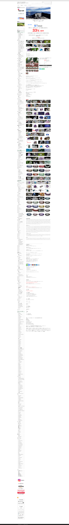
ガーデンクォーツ (29, 227)
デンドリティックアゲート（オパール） (21, 188)
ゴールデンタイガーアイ (20, 243)
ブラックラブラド (20, 286)
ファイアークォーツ (20, 408)
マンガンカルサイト (20, 216)
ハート (19, 128)
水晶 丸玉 (18, 129)
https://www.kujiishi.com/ (29, 322)
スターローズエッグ (20, 304)
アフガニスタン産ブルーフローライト (30, 234)
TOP (18, 5)
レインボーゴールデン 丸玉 (21, 214)
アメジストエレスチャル (19, 151)
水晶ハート (19, 145)
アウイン (30, 219)
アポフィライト (40, 219)
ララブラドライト (42, 231)
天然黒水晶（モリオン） (19, 125)
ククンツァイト (42, 227)
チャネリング (19, 455)
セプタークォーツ (20, 107)
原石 (18, 90)
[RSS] (17, 497)
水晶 (18, 338)
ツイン (19, 456)
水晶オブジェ (18, 142)
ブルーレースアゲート (41, 222)
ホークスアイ (19, 240)
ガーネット (33, 227)
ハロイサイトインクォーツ (21, 56)
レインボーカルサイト (20, 215)
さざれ (19, 435)
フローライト (45, 222)
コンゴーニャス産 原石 (20, 154)
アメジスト (18, 168)
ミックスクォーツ (44, 230)
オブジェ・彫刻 (18, 421)
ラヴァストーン (35, 231)
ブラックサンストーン (20, 354)
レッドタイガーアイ (20, 242)
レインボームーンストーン (21, 275)
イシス (30, 56)
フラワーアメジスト (20, 172)
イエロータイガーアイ (20, 239)
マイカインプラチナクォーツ (37, 230)
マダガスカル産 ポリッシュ (21, 108)
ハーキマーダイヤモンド (28, 53)
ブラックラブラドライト (20, 355)
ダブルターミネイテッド (20, 454)
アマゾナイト (43, 219)
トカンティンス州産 (20, 73)
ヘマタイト (48, 222)
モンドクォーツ (19, 59)
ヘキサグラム (19, 75)
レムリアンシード (20, 57)
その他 (26, 54)
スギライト (29, 221)
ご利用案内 (21, 5)
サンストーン (30, 228)
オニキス (18, 205)
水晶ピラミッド (19, 144)
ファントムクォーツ (19, 78)
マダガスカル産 (19, 92)
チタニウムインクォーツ (20, 55)
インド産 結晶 (19, 153)
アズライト (34, 219)
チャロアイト (48, 228)
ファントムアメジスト (20, 173)
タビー (19, 453)
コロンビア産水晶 (19, 54)
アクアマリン (19, 313)
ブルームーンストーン (20, 274)
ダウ (18, 452)
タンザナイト (48, 221)
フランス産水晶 (18, 60)
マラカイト (41, 230)
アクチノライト (19, 395)
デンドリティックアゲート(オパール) (21, 406)
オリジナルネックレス (20, 291)
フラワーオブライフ (19, 437)
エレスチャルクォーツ (19, 94)
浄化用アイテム (18, 434)
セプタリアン (36, 221)
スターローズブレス (20, 305)
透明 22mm (19, 130)
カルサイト (18, 212)
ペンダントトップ (20, 76)
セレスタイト (39, 221)
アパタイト (37, 219)
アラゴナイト (46, 219)
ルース (19, 77)
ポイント (19, 72)
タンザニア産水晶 (19, 58)
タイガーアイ (45, 221)
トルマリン (32, 222)
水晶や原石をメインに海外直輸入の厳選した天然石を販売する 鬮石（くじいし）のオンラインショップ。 (23, 3)
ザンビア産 (19, 156)
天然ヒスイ (38, 222)
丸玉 (18, 71)
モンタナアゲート (32, 239)
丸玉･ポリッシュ (20, 171)
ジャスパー (33, 228)
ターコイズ (18, 237)
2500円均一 (19, 112)
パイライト (18, 251)
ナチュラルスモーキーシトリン (21, 124)
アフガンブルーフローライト (21, 378)
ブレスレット (19, 97)
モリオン (27, 231)
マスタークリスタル (28, 56)
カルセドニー (35, 227)
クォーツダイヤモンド (20, 61)
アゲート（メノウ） (20, 314)
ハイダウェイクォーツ (19, 113)
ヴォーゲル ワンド (20, 146)
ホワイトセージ (19, 436)
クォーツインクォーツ (19, 93)
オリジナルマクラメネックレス (20, 393)
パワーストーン (29, 54)
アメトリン (19, 169)
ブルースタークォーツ (20, 357)
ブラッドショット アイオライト (21, 182)
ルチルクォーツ (48, 231)
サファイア (27, 228)
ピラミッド (19, 74)
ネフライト (35, 222)
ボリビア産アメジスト (19, 167)
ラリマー (45, 231)
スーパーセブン (36, 228)
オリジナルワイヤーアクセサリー (37, 234)
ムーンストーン (48, 230)
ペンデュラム (18, 433)
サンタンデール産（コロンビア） (21, 43)
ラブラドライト (38, 239)
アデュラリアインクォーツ (21, 42)
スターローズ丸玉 (20, 303)
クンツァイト (19, 333)
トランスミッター (20, 457)
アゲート (32, 219)
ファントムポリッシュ (20, 409)
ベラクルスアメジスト (19, 166)
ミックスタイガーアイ (20, 241)
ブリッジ (19, 460)
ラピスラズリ (38, 231)
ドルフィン (19, 458)
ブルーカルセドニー (20, 218)
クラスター (19, 170)
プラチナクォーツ (20, 356)
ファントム (19, 459)
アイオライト (27, 219)
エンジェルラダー (20, 131)
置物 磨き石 (19, 287)
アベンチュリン (19, 316)
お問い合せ (25, 5)
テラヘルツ (30, 222)
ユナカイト (32, 231)
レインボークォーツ (45, 239)
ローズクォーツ (18, 300)
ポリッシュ (19, 95)
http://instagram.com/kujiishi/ (30, 323)
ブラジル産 (19, 91)
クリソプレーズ (39, 227)
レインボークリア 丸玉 (20, 213)
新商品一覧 (29, 55)
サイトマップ (29, 5)
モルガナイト (29, 231)
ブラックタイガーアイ (20, 244)
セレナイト (42, 221)
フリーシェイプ (19, 255)
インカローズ (18, 201)
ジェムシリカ (18, 227)
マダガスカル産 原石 (20, 155)
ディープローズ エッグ (20, 306)
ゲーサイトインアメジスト (47, 227)
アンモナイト (18, 200)
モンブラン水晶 (19, 62)
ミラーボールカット (20, 147)
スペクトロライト (33, 221)
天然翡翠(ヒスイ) (19, 252)
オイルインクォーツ (19, 111)
